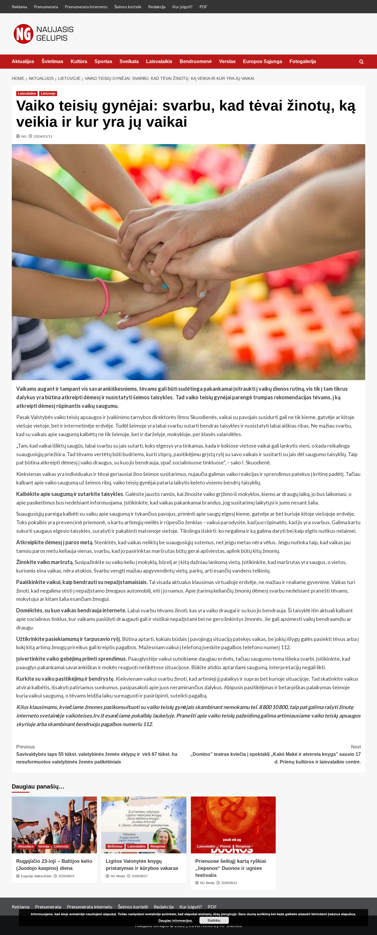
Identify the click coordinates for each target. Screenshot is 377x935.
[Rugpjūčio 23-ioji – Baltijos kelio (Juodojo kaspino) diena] (54, 825)
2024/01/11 (43, 136)
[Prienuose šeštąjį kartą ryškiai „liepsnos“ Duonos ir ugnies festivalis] (233, 825)
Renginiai (158, 846)
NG (24, 136)
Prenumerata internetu (86, 6)
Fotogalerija (303, 61)
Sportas (103, 61)
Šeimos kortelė (127, 6)
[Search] (361, 62)
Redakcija (157, 6)
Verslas (227, 61)
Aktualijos (23, 61)
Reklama (19, 6)
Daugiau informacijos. (175, 920)
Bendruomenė (196, 61)
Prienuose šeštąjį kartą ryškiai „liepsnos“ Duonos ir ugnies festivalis (230, 868)
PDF (203, 6)
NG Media (117, 876)
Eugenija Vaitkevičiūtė (36, 876)
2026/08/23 (66, 876)
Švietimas (52, 61)
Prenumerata (46, 6)
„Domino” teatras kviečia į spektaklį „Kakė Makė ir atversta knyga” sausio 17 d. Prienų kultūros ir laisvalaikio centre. (275, 754)
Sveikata (129, 61)
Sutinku (214, 920)
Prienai (225, 846)
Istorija (44, 846)
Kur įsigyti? (182, 6)
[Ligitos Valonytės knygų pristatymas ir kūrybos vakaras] (143, 825)
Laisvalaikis (159, 61)
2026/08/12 (229, 883)
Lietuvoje (48, 93)
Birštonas (115, 846)
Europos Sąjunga (262, 61)
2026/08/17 (140, 876)
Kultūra (79, 61)
